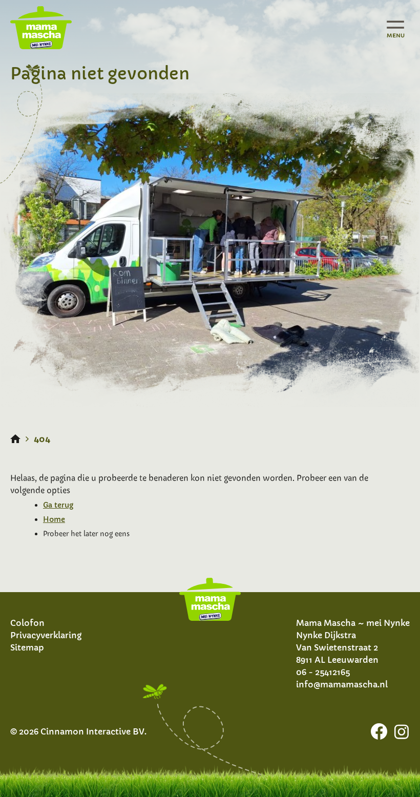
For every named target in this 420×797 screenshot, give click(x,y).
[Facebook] (379, 731)
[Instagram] (401, 731)
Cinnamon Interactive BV (92, 731)
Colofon (27, 623)
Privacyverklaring (45, 635)
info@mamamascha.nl (342, 684)
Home (54, 519)
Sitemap (27, 647)
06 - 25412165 (323, 672)
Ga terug (58, 505)
